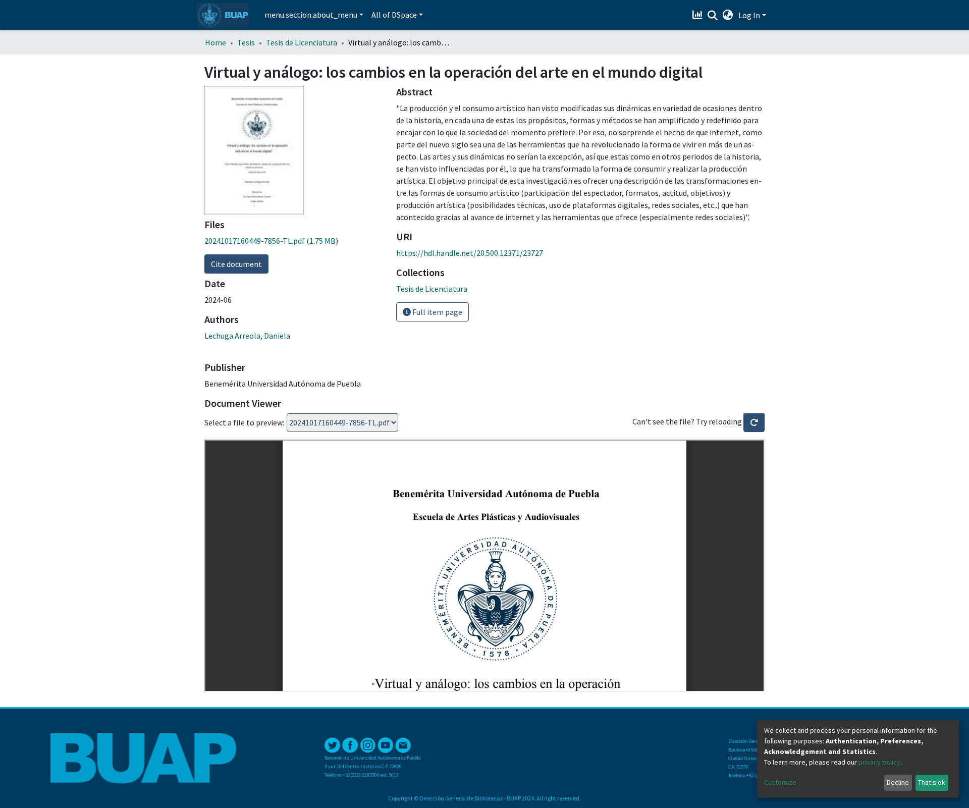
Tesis (246, 42)
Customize (780, 782)
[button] (728, 15)
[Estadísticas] (698, 15)
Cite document (236, 264)
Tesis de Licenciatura (301, 42)
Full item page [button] (436, 312)
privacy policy (879, 762)
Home (215, 42)
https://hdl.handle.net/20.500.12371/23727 (469, 253)
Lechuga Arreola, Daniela (247, 336)
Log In (749, 15)
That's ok (931, 782)
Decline (898, 782)
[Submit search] (713, 15)
